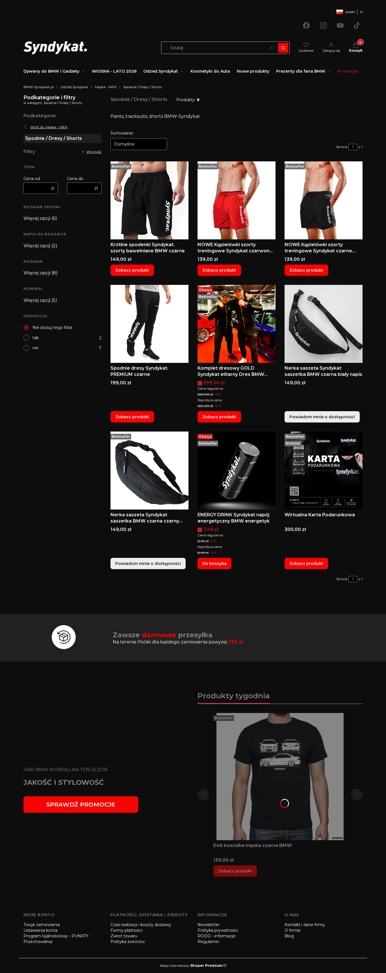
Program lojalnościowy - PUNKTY (55, 936)
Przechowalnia (37, 941)
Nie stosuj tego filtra (52, 327)
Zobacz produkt (132, 270)
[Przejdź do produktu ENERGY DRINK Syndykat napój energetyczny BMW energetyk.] (237, 471)
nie (35, 347)
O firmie (293, 930)
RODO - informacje (216, 936)
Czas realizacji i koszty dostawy (140, 924)
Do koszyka (214, 563)
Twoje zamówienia (41, 924)
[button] (283, 48)
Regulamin (208, 941)
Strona (341, 147)
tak (35, 337)
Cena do (75, 178)
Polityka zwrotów (127, 941)
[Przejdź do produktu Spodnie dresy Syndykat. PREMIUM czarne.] (149, 324)
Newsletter (209, 924)
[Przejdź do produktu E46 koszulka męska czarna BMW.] (280, 776)
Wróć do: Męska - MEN (48, 127)
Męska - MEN (105, 87)
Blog (289, 936)
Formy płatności (126, 930)
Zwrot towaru (123, 936)
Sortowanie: (122, 133)
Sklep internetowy (191, 965)
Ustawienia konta (40, 930)
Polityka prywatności (218, 930)
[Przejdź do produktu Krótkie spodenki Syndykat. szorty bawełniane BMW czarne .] (149, 200)
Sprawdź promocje (80, 804)
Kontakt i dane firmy (305, 924)
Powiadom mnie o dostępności (322, 416)
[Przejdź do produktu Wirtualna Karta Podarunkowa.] (324, 471)
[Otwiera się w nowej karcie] (306, 25)
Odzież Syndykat (74, 87)
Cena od (31, 178)
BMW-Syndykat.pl (38, 87)
